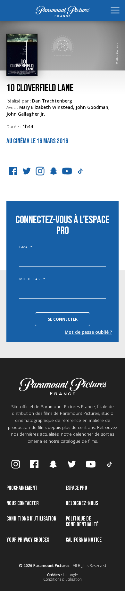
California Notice (84, 540)
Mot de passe (32, 279)
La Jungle (70, 575)
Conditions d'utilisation (31, 518)
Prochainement (22, 488)
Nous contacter (22, 503)
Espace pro (76, 488)
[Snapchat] (53, 171)
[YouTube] (67, 171)
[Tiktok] (109, 464)
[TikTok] (80, 171)
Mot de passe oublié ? (88, 332)
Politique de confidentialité (82, 521)
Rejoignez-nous (82, 503)
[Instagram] (40, 171)
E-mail (25, 247)
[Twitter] (26, 171)
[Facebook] (13, 171)
